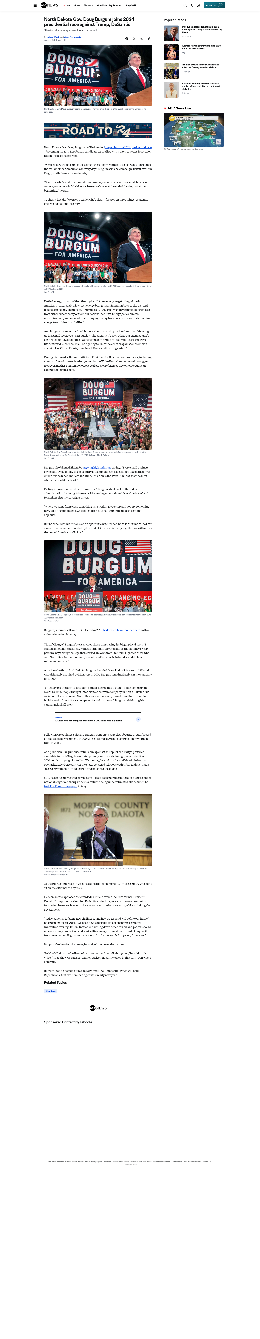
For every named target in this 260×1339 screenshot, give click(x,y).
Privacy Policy (71, 1161)
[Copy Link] (149, 38)
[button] (35, 5)
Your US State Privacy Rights (90, 1161)
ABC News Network (56, 1161)
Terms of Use (177, 1161)
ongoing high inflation (96, 467)
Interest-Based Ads (138, 1161)
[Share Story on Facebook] (127, 38)
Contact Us (206, 1161)
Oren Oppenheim (73, 37)
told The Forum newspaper (60, 786)
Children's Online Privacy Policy (116, 1161)
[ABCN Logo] (49, 5)
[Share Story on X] (134, 38)
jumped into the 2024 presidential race (128, 147)
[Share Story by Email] (142, 38)
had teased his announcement (122, 630)
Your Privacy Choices (192, 1161)
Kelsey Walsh (53, 37)
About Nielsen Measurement (158, 1161)
